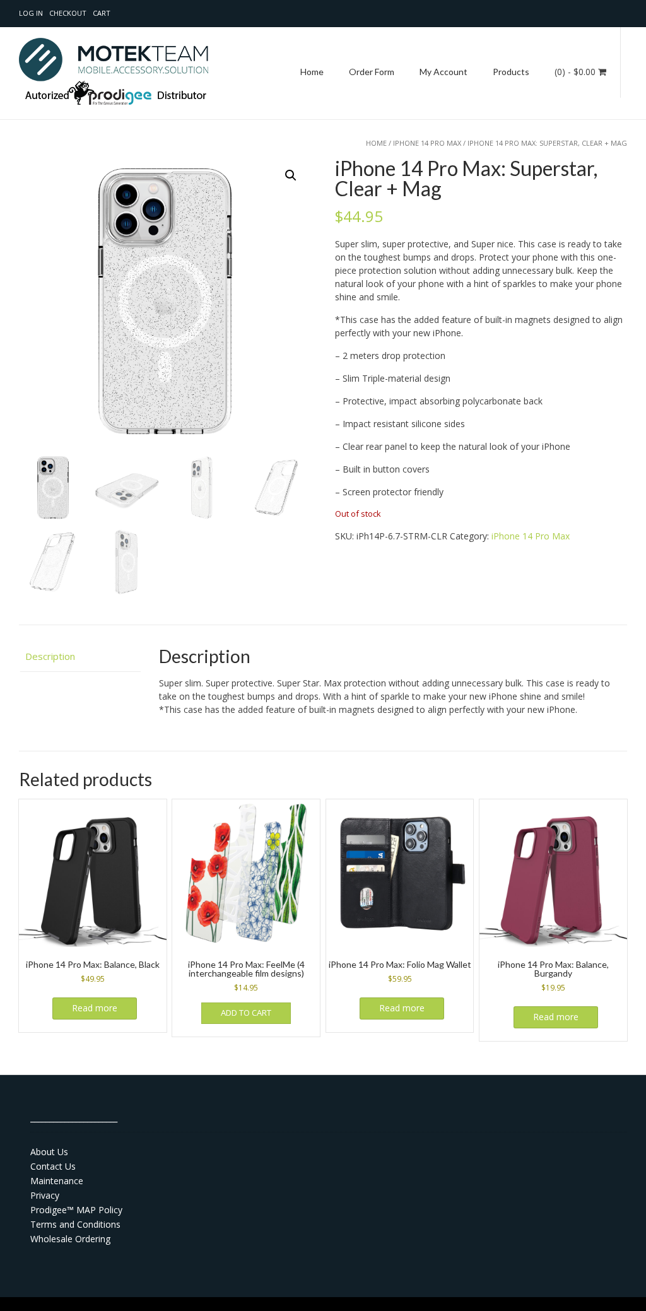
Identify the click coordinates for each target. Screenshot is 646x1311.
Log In (31, 13)
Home (312, 71)
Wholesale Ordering (70, 1239)
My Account (443, 71)
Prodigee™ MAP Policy (76, 1210)
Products (511, 71)
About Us (49, 1152)
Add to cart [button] (246, 1012)
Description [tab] (50, 656)
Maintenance (56, 1181)
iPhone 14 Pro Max (427, 143)
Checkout (67, 13)
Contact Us (53, 1166)
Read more (94, 1008)
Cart (101, 13)
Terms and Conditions (75, 1224)
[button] (290, 175)
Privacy (44, 1195)
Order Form (371, 71)
